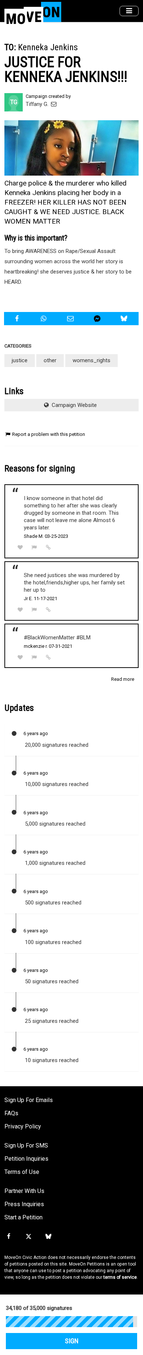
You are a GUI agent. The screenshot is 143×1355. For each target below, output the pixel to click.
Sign (71, 1341)
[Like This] (20, 547)
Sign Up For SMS (26, 1145)
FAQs (11, 1113)
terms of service (120, 1277)
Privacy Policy (22, 1126)
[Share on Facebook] (17, 318)
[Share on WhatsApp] (44, 318)
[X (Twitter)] (28, 1236)
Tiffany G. (38, 104)
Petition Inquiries (26, 1158)
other (50, 360)
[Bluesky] (48, 1236)
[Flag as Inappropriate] (34, 547)
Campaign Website (73, 405)
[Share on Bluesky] (125, 318)
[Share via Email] (71, 318)
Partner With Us (24, 1190)
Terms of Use (21, 1171)
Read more (122, 679)
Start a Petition (23, 1217)
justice (19, 360)
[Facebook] (8, 1236)
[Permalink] (48, 547)
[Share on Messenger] (98, 318)
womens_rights (91, 360)
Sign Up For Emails (28, 1100)
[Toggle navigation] (129, 11)
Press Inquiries (24, 1204)
